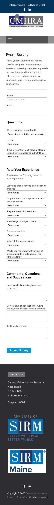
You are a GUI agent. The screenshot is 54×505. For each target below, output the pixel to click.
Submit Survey (18, 350)
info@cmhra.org (17, 5)
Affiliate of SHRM (36, 5)
